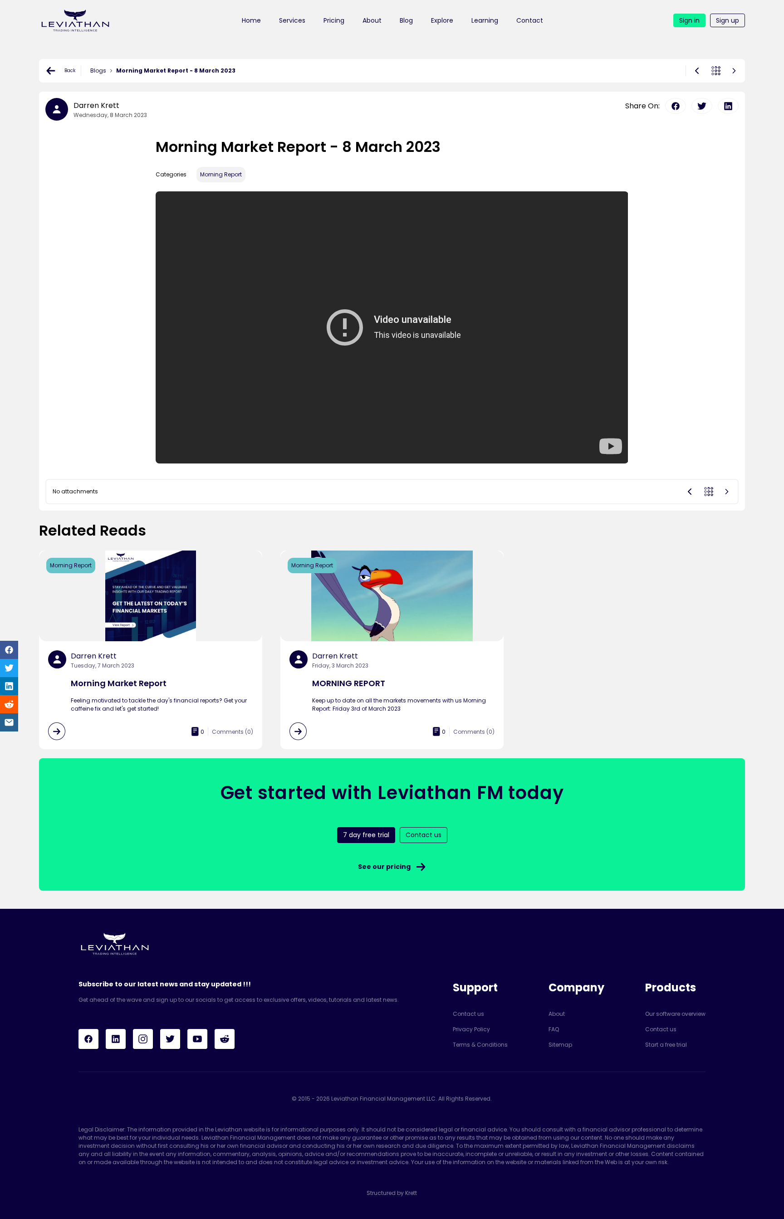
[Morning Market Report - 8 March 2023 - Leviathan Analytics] (75, 20)
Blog (406, 20)
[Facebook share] (9, 650)
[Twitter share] (9, 668)
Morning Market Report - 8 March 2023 (175, 70)
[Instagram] (143, 1039)
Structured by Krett (392, 1193)
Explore (442, 20)
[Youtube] (197, 1039)
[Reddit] (225, 1039)
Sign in (689, 20)
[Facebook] (88, 1039)
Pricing (333, 20)
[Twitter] (170, 1039)
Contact (529, 20)
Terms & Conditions (480, 1044)
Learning (484, 20)
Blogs (98, 70)
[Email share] (9, 722)
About (372, 20)
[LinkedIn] (116, 1039)
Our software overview (675, 1014)
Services (292, 20)
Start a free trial (666, 1044)
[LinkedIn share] (9, 686)
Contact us (468, 1014)
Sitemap (560, 1044)
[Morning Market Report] (56, 731)
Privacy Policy (471, 1029)
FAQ (554, 1029)
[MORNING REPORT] (298, 731)
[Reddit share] (9, 704)
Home (251, 20)
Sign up (727, 20)
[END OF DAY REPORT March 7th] (696, 70)
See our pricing (384, 866)
